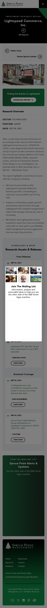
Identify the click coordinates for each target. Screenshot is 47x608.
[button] (39, 269)
